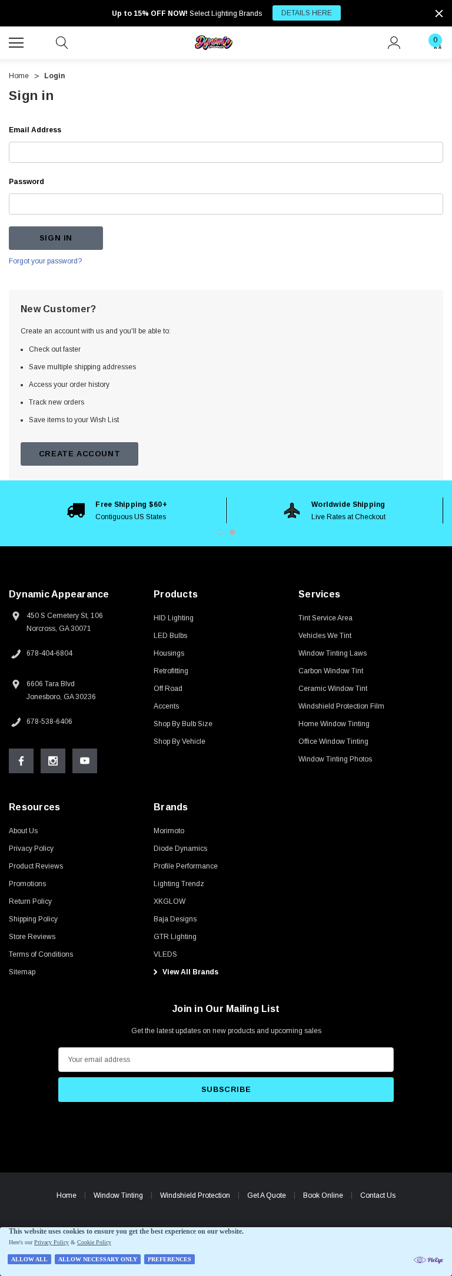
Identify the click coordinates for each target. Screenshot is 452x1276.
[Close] (439, 13)
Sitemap (22, 972)
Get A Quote (266, 1195)
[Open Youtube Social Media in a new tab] (84, 761)
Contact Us (378, 1195)
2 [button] (232, 532)
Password (26, 182)
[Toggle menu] (17, 41)
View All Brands (189, 972)
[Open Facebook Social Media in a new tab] (21, 761)
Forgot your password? (45, 261)
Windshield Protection (195, 1195)
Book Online (323, 1195)
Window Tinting (118, 1195)
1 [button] (219, 532)
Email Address (35, 130)
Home (66, 1195)
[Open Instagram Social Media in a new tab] (53, 761)
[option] (117, 510)
